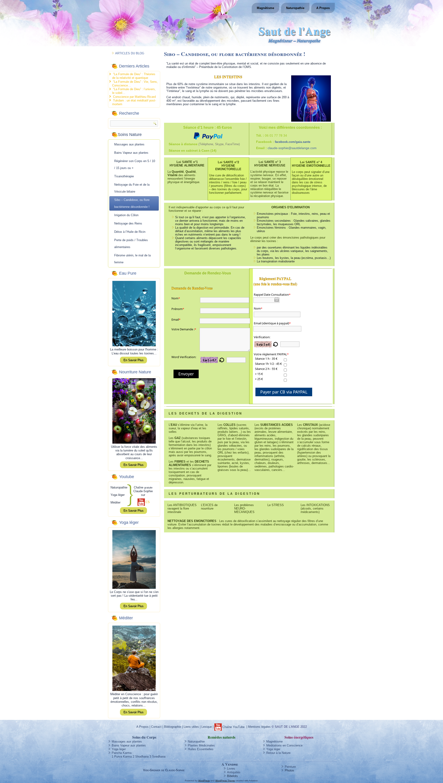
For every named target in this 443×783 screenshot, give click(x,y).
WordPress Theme (225, 780)
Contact (156, 727)
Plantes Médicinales (201, 745)
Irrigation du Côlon (126, 215)
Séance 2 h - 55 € (266, 369)
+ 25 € (259, 379)
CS (148, 502)
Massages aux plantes (129, 144)
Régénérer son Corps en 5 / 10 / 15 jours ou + (134, 164)
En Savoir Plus (133, 360)
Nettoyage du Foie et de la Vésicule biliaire (132, 188)
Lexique (206, 727)
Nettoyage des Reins (128, 223)
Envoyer (186, 374)
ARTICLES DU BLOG (129, 53)
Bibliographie (172, 727)
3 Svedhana (157, 756)
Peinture (290, 766)
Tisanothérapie (124, 176)
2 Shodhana (141, 756)
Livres (231, 768)
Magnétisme (265, 8)
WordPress (204, 780)
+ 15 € (259, 374)
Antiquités (233, 772)
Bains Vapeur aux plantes (131, 152)
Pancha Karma (122, 753)
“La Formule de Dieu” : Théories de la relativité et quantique (133, 76)
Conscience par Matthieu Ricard (134, 96)
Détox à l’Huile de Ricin (129, 231)
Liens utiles (191, 727)
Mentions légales (259, 727)
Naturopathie (295, 8)
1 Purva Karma (122, 756)
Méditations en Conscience (284, 745)
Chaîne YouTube (233, 727)
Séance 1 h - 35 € (266, 358)
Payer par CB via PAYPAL (283, 392)
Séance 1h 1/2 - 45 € (268, 364)
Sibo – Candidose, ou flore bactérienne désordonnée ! (132, 203)
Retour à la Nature (278, 753)
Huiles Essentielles (200, 749)
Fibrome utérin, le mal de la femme (132, 259)
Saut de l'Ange (294, 30)
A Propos (323, 8)
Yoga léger (119, 749)
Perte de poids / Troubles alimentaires (131, 243)
